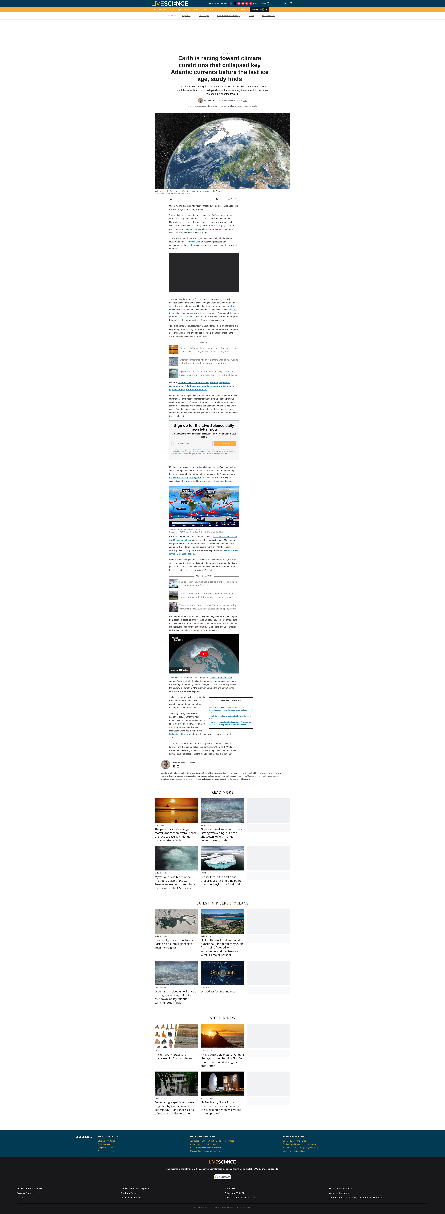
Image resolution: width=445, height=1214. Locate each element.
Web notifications (339, 1193)
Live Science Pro (268, 16)
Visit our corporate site (266, 1169)
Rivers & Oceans (228, 54)
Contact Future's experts (135, 1188)
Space (221, 9)
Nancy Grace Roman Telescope (228, 16)
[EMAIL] (179, 766)
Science (197, 9)
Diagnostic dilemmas (106, 1148)
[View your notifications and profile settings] (285, 3)
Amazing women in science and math (205, 1144)
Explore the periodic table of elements (205, 1148)
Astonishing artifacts (106, 1151)
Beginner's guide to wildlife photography (299, 1144)
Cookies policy (129, 1193)
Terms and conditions (341, 1188)
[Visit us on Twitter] (235, 3)
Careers (21, 1198)
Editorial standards (132, 1198)
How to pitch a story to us (240, 1198)
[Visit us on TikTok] (250, 3)
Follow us (222, 199)
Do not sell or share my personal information (355, 1198)
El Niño (251, 16)
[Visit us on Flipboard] (246, 3)
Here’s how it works (250, 106)
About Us (230, 1188)
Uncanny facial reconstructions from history (208, 1151)
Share (175, 199)
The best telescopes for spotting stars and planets (303, 1148)
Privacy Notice (176, 452)
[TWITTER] (175, 766)
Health (187, 9)
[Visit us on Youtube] (242, 3)
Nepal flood (186, 16)
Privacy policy (25, 1193)
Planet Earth (209, 9)
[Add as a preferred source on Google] (222, 1176)
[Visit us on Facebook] (231, 3)
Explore (244, 9)
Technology (232, 9)
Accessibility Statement (30, 1188)
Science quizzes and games (294, 1141)
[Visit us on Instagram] (238, 3)
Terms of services (199, 450)
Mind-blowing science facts (294, 1151)
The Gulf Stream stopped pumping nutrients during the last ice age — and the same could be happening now (230, 710)
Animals (162, 9)
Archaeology (175, 9)
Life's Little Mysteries (106, 1141)
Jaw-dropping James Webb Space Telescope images (212, 1141)
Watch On (174, 670)
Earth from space (105, 1144)
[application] (204, 272)
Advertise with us (235, 1193)
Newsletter (234, 199)
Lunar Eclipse (204, 16)
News (245, 100)
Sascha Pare (211, 100)
